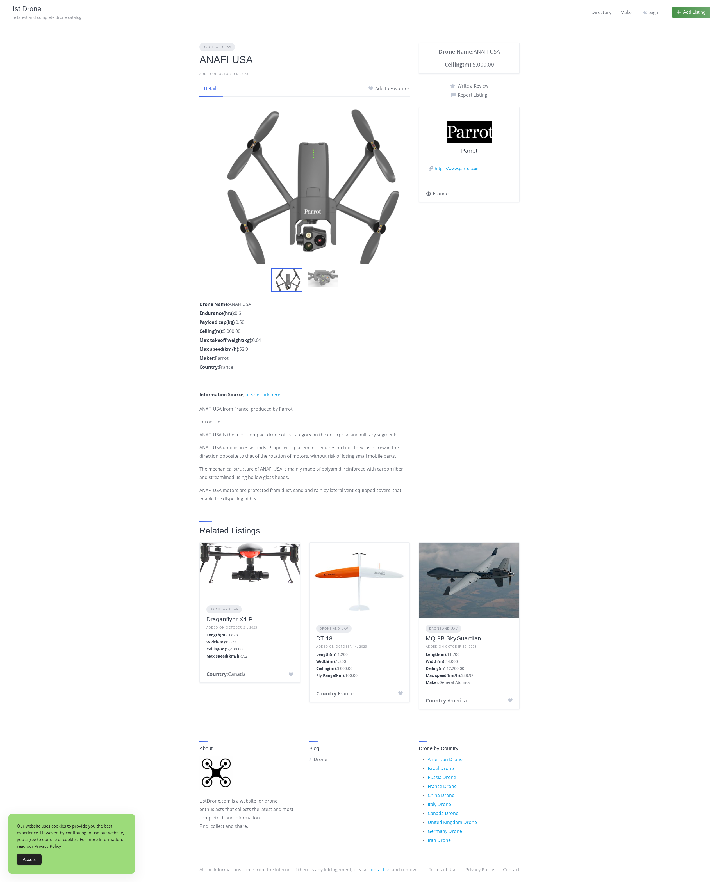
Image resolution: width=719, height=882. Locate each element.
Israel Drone (441, 768)
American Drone (445, 759)
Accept (29, 859)
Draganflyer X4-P (229, 619)
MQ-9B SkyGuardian (453, 638)
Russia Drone (442, 777)
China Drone (441, 795)
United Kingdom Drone (452, 822)
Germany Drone (445, 831)
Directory (601, 12)
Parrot (469, 150)
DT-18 (324, 638)
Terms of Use (442, 870)
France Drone (442, 786)
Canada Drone (443, 813)
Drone (320, 759)
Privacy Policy (479, 870)
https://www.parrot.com (457, 168)
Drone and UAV (217, 47)
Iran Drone (439, 840)
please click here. (263, 394)
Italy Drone (439, 804)
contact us (379, 870)
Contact (511, 870)
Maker (627, 12)
